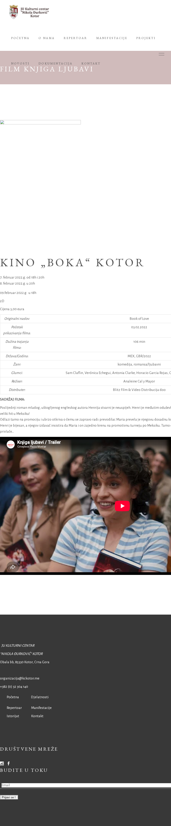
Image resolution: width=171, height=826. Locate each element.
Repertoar (11, 708)
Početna (12, 697)
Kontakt (37, 716)
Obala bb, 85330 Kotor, (17, 662)
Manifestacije (41, 708)
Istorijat (9, 716)
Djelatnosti (40, 697)
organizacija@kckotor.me (19, 678)
